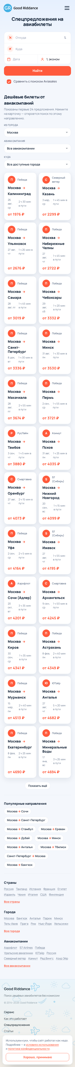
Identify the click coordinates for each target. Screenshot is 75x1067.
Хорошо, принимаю (37, 1057)
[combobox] (42, 38)
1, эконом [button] (53, 59)
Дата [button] (16, 59)
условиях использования (42, 1044)
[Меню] (67, 8)
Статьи (8, 1031)
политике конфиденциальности (29, 1048)
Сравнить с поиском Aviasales (35, 81)
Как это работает (15, 1018)
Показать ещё (37, 786)
